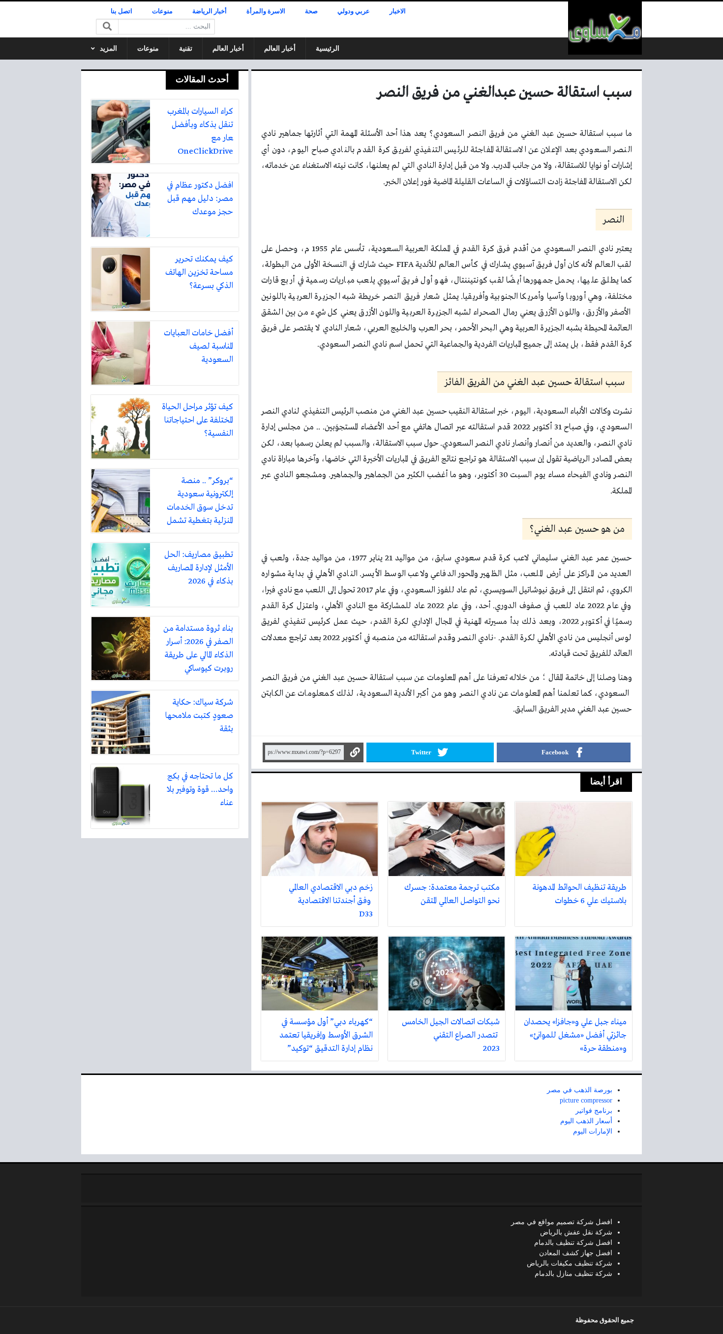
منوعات (162, 11)
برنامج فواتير (593, 1110)
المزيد (108, 48)
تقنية (185, 48)
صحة (311, 11)
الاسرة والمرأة (265, 11)
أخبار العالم (280, 48)
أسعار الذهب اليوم (586, 1121)
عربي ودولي (353, 11)
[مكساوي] (605, 28)
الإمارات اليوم (592, 1131)
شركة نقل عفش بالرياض (576, 1232)
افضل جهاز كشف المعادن (575, 1253)
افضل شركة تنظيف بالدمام (573, 1242)
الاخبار (398, 11)
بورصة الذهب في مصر (579, 1090)
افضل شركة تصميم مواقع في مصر (561, 1222)
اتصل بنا (121, 11)
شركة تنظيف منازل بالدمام (573, 1273)
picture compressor (586, 1100)
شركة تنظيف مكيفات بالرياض (569, 1263)
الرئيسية (327, 48)
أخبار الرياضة (209, 11)
